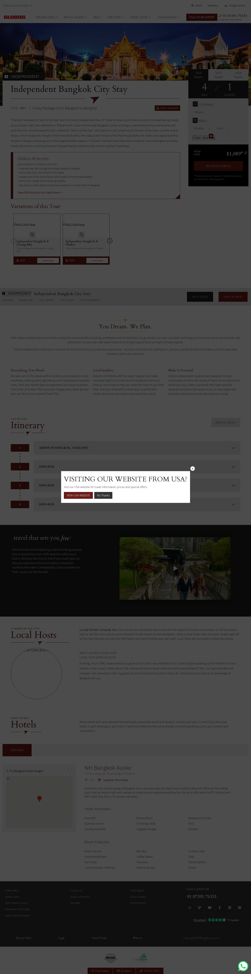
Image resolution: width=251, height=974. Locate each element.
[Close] (192, 468)
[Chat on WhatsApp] (243, 966)
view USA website (78, 495)
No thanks (103, 495)
